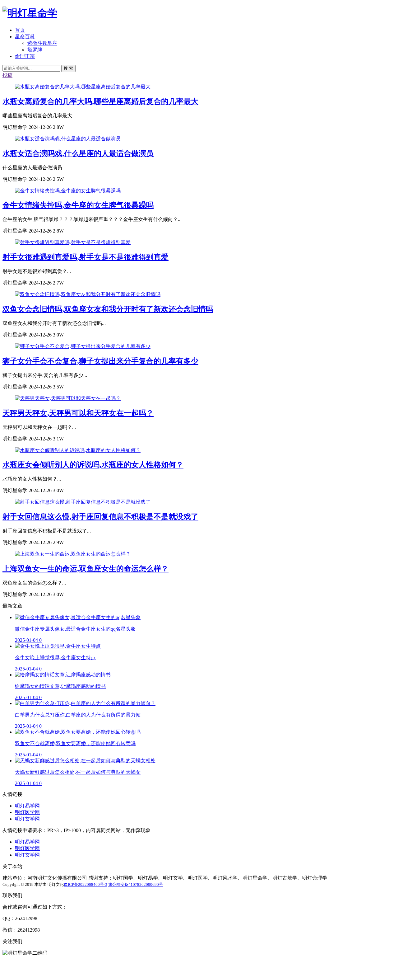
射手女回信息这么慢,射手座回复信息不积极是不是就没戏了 (100, 517)
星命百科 (25, 36)
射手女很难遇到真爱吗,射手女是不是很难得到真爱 (85, 257)
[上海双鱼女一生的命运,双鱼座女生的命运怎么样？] (73, 554)
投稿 (7, 75)
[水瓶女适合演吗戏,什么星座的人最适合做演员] (68, 138)
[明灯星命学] (29, 13)
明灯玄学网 (27, 818)
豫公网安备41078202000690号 (135, 884)
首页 (20, 30)
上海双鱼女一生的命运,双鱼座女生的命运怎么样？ (85, 569)
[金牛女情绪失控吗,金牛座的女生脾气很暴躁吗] (68, 190)
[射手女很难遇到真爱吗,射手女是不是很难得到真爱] (73, 242)
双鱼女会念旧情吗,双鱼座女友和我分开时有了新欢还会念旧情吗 (107, 309)
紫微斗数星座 (42, 43)
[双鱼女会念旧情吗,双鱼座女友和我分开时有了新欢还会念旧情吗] (87, 294)
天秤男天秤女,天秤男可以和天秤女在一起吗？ (78, 413)
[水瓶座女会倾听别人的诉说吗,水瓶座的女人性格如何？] (78, 450)
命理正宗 (25, 56)
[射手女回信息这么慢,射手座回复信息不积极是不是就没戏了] (82, 502)
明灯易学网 (27, 805)
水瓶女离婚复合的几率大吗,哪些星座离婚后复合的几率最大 (100, 101)
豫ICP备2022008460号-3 (85, 884)
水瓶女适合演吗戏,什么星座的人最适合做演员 (78, 153)
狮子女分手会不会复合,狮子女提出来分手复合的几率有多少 (100, 361)
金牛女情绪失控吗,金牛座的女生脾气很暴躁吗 (78, 205)
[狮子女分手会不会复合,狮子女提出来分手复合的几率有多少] (82, 346)
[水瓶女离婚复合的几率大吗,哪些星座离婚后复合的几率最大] (82, 86)
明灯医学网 (27, 812)
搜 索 (68, 68)
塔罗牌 (34, 49)
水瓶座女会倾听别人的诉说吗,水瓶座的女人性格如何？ (92, 465)
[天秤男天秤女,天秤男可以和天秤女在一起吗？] (68, 398)
